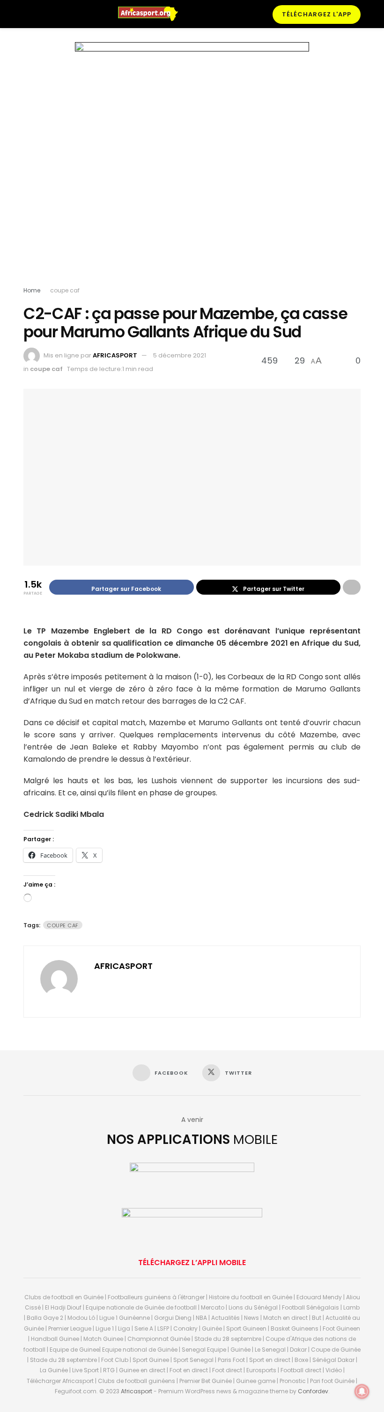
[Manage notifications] (361, 1391)
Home (31, 290)
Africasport (136, 1391)
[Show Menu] (27, 14)
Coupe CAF (63, 925)
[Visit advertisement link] (192, 166)
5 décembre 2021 (179, 355)
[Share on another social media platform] (352, 587)
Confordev (313, 1391)
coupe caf (65, 290)
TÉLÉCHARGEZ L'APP (316, 14)
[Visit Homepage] (152, 14)
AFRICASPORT (115, 355)
